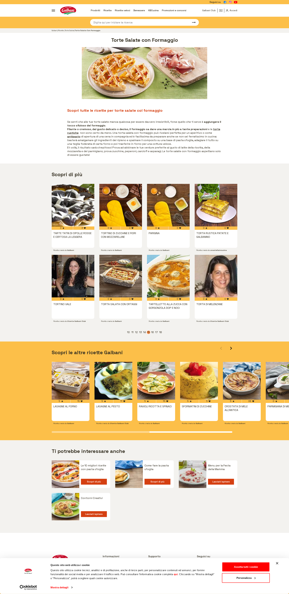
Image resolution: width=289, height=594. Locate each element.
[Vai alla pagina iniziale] (68, 10)
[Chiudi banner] (277, 563)
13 (140, 332)
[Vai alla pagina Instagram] (230, 2)
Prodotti (95, 10)
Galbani (55, 30)
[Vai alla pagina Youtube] (235, 2)
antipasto (73, 136)
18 (160, 332)
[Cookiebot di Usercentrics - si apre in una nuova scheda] (28, 587)
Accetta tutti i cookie (246, 566)
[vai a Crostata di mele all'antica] (242, 381)
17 (156, 332)
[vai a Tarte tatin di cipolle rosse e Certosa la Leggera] (73, 205)
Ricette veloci (122, 10)
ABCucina (153, 10)
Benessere (139, 10)
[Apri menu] (53, 10)
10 (128, 332)
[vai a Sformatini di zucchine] (199, 381)
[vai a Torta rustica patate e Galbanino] (216, 205)
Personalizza (244, 577)
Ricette (108, 10)
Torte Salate (69, 30)
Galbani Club (209, 10)
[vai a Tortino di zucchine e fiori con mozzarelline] (120, 205)
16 (152, 332)
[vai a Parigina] (168, 205)
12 (136, 332)
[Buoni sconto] (221, 11)
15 (148, 332)
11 (132, 332)
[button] (231, 348)
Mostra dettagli (59, 587)
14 (144, 332)
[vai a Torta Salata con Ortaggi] (120, 276)
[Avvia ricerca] (192, 22)
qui (176, 574)
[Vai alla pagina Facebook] (225, 2)
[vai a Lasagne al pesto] (113, 381)
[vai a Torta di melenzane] (216, 276)
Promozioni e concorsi (174, 10)
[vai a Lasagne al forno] (70, 381)
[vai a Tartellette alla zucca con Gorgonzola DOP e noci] (168, 276)
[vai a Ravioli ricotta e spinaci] (156, 381)
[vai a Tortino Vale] (73, 276)
